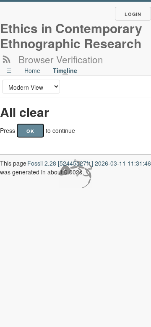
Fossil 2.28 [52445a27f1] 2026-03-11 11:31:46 (89, 163)
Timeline (65, 70)
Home (32, 70)
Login (133, 14)
